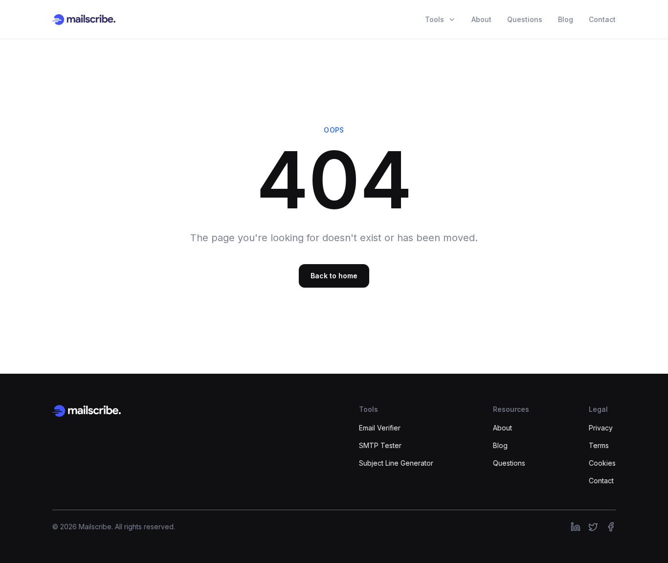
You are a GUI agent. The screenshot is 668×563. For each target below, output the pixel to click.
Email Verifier (380, 428)
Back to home (334, 275)
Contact (602, 19)
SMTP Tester (380, 445)
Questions (524, 19)
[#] (575, 527)
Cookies (602, 463)
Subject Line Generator (396, 463)
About (481, 19)
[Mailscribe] (86, 411)
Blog (565, 19)
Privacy (601, 428)
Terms (599, 445)
